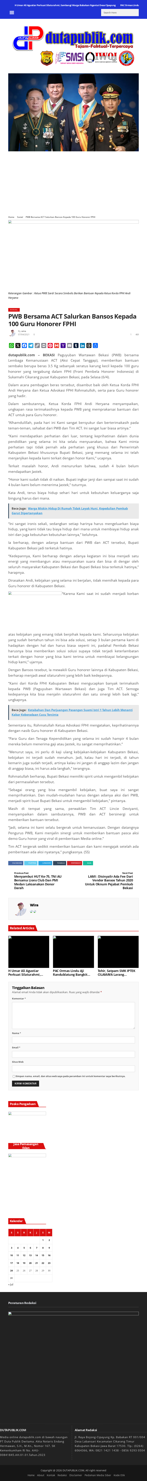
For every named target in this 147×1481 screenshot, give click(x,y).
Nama (16, 1033)
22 (43, 1263)
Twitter (32, 863)
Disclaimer (75, 1475)
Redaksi (62, 1475)
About (40, 1475)
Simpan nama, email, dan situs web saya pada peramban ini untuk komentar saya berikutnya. (70, 1076)
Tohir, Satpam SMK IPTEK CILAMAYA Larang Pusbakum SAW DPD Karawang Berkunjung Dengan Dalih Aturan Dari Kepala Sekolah (117, 973)
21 (36, 1263)
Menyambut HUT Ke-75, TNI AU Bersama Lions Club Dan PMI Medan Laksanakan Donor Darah (37, 881)
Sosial (20, 217)
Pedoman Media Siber (98, 1475)
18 (17, 1263)
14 (36, 1255)
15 (43, 1255)
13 (30, 1255)
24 (11, 1270)
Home (11, 217)
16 (49, 1255)
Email (16, 1047)
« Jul (10, 1284)
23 (49, 1263)
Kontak (51, 1475)
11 (17, 1255)
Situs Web (17, 1061)
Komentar (19, 998)
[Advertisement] (73, 181)
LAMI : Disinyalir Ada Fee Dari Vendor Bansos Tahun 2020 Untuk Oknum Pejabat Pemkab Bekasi (109, 881)
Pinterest (76, 863)
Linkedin (46, 863)
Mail (89, 863)
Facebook (17, 863)
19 (24, 1263)
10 (11, 1255)
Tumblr (61, 863)
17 (11, 1263)
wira (23, 331)
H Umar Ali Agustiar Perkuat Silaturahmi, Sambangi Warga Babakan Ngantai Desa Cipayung (65, 5)
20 (30, 1263)
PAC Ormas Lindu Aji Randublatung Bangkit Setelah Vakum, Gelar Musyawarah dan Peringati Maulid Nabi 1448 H (70, 973)
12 (24, 1255)
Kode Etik (119, 1475)
